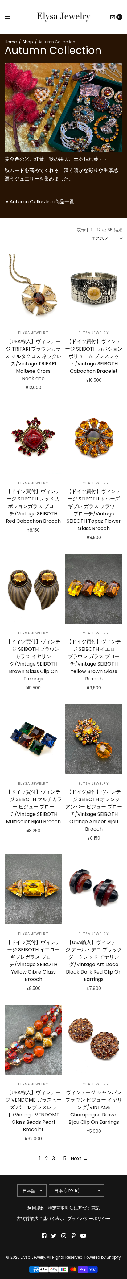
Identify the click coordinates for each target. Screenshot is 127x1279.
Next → (79, 1158)
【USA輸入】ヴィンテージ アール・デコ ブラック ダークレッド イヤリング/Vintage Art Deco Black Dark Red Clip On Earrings (93, 961)
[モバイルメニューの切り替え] (11, 17)
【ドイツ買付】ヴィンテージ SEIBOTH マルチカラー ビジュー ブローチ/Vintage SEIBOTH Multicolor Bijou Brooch (33, 806)
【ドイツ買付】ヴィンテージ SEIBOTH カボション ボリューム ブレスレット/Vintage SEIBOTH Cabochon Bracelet (93, 356)
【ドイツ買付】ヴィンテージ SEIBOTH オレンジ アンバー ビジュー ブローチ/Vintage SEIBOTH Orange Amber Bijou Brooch (93, 810)
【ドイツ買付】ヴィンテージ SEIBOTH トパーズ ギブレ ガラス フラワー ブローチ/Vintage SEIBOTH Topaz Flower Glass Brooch (94, 510)
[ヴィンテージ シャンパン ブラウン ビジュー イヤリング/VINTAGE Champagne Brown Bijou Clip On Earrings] (93, 1040)
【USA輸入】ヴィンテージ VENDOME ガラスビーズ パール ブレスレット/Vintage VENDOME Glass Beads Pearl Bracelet (33, 1111)
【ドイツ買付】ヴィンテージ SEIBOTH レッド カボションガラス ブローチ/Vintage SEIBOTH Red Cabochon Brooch (33, 506)
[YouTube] (83, 1236)
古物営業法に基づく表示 (40, 1218)
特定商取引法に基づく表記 (74, 1208)
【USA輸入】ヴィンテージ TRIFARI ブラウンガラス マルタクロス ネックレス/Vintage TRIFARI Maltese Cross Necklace (33, 360)
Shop (28, 42)
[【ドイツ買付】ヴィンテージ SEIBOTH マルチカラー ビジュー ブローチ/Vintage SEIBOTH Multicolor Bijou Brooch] (33, 739)
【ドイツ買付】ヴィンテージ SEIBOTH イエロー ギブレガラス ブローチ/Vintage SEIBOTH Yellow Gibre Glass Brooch (33, 961)
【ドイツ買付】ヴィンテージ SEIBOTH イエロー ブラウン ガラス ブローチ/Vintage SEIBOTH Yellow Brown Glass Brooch (94, 660)
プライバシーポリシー (88, 1218)
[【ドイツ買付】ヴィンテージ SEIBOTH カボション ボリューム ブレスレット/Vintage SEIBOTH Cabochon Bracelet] (93, 289)
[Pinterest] (73, 1236)
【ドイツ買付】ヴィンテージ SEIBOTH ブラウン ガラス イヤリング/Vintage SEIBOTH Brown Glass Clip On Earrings (33, 660)
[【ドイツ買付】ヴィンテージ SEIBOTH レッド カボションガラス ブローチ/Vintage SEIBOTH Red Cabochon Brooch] (33, 439)
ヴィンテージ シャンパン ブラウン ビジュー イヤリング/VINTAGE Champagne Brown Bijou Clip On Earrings (93, 1107)
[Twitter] (53, 1236)
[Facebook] (44, 1236)
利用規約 (36, 1208)
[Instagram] (63, 1236)
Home (11, 42)
